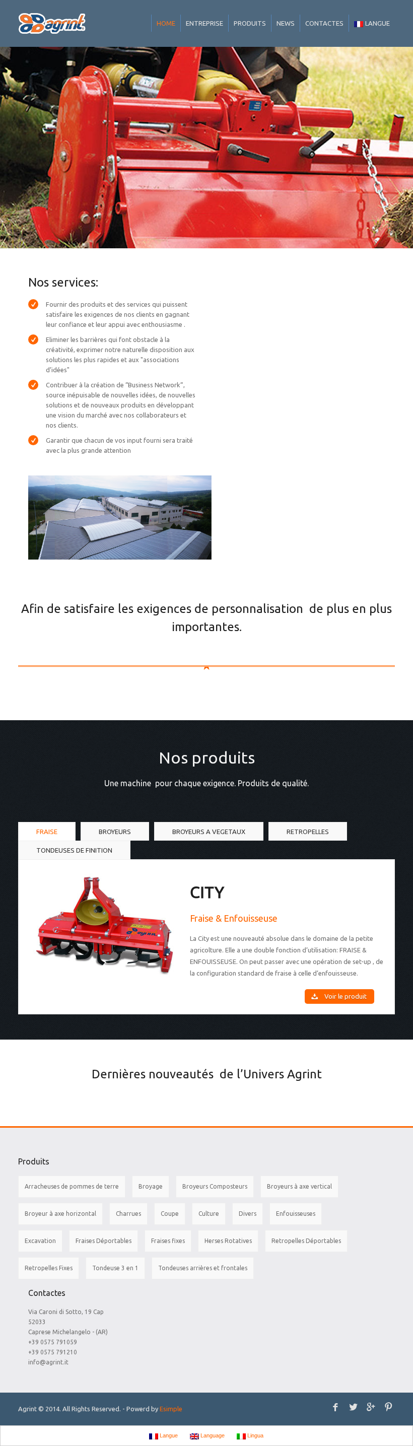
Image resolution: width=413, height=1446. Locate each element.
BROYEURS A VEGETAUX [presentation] (208, 831)
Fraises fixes (168, 1240)
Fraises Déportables (103, 1240)
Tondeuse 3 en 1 (115, 1268)
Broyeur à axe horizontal (60, 1213)
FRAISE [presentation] (46, 831)
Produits (250, 23)
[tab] (47, 832)
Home (166, 23)
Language (212, 1435)
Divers (247, 1213)
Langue (377, 23)
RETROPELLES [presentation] (308, 831)
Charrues (128, 1213)
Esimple (171, 1408)
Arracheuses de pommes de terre (72, 1186)
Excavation (40, 1240)
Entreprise (204, 23)
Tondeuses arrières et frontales (202, 1268)
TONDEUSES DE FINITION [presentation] (74, 850)
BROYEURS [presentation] (115, 831)
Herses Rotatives (228, 1240)
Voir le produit (345, 996)
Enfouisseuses (295, 1213)
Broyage (151, 1186)
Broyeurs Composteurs (214, 1186)
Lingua (254, 1435)
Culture (208, 1213)
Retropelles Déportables (306, 1240)
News (286, 23)
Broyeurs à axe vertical (299, 1186)
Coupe (170, 1213)
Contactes (324, 23)
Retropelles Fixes (49, 1268)
